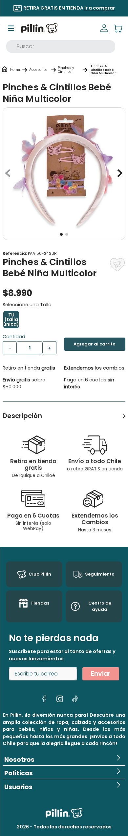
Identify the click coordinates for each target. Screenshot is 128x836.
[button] (11, 319)
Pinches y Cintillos (66, 69)
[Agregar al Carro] (94, 344)
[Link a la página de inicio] (15, 70)
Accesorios (38, 69)
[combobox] (61, 46)
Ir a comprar (99, 8)
